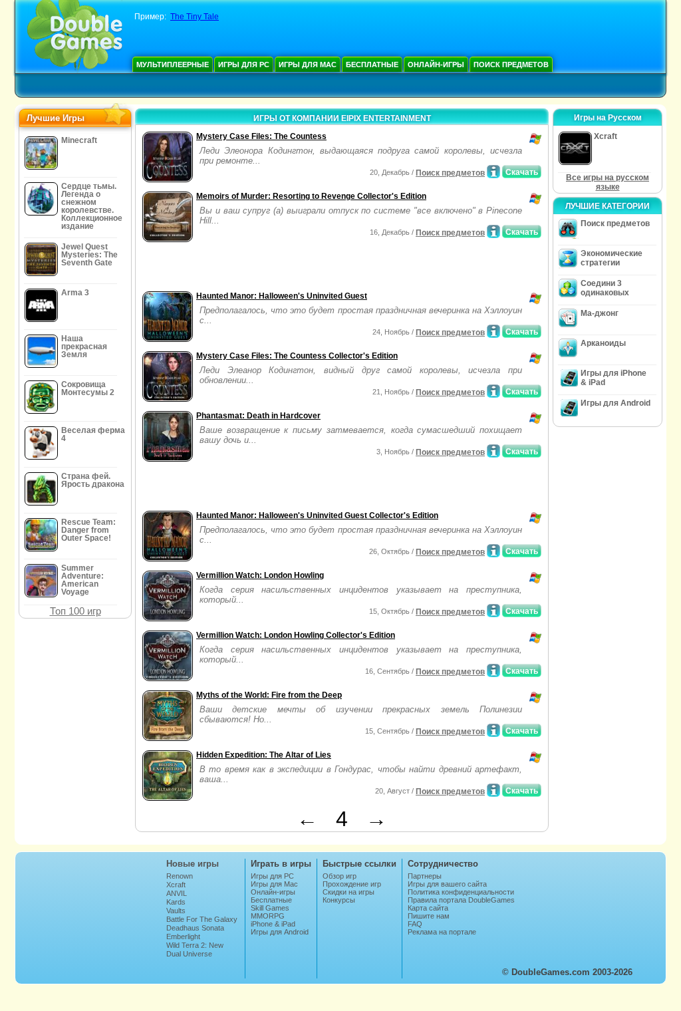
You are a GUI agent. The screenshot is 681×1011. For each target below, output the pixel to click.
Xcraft (176, 885)
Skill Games (270, 908)
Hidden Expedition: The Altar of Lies (263, 755)
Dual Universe (189, 954)
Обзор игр (339, 876)
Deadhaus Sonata (195, 928)
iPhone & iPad (273, 924)
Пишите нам (429, 916)
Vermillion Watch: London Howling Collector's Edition (295, 635)
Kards (176, 902)
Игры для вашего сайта (447, 884)
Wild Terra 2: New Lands (194, 949)
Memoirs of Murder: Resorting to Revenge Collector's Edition (311, 196)
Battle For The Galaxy (201, 919)
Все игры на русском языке (607, 182)
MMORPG (268, 916)
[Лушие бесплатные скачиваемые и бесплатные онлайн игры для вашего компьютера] (74, 36)
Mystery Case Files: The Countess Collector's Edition (297, 356)
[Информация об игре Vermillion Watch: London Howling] (493, 610)
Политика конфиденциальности (461, 892)
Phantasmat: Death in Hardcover (258, 415)
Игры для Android (615, 403)
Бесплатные (372, 65)
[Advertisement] (294, 268)
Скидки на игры (348, 892)
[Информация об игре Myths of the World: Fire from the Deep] (493, 730)
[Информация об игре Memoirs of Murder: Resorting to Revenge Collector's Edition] (493, 231)
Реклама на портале (442, 932)
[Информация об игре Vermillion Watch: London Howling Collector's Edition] (493, 670)
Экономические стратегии (611, 258)
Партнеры (425, 876)
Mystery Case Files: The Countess (261, 136)
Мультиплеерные (172, 65)
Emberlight (183, 936)
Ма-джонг (599, 313)
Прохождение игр (352, 884)
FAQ (415, 924)
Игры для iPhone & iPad (613, 377)
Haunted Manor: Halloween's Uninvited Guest (281, 296)
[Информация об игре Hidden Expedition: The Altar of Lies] (493, 790)
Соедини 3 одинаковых (605, 288)
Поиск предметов (511, 65)
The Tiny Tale (194, 16)
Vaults (176, 911)
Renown (179, 876)
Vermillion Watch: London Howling (260, 575)
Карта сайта (428, 908)
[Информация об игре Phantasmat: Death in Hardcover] (493, 451)
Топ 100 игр (75, 611)
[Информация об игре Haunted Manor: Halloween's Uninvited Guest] (493, 331)
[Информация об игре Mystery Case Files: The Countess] (493, 171)
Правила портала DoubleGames (461, 900)
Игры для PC (243, 65)
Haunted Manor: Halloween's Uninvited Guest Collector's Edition (317, 515)
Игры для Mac (308, 65)
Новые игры (192, 864)
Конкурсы (339, 900)
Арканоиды (603, 343)
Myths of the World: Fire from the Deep (269, 695)
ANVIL (176, 893)
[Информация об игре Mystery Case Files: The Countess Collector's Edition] (493, 391)
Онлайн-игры (436, 65)
